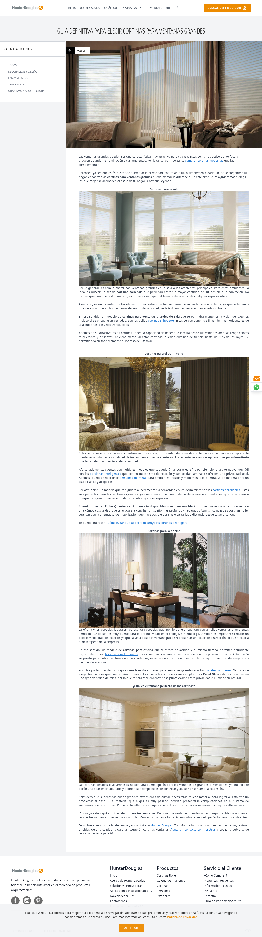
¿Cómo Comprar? (215, 875)
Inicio (113, 875)
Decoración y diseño (22, 71)
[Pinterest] (38, 901)
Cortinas (162, 886)
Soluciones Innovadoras (126, 886)
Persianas (163, 891)
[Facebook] (15, 901)
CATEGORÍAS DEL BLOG (18, 49)
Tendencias (16, 84)
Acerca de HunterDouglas (127, 880)
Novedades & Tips (122, 896)
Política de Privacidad (182, 917)
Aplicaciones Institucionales (129, 891)
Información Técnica (218, 886)
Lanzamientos (18, 78)
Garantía (210, 896)
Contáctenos (118, 901)
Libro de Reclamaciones (220, 901)
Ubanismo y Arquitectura (26, 91)
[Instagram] (27, 901)
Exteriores (164, 896)
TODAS (12, 65)
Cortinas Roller (167, 875)
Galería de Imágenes (171, 880)
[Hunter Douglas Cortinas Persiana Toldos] (27, 7)
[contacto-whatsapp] (256, 387)
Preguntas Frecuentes (219, 880)
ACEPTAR (131, 928)
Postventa (210, 891)
